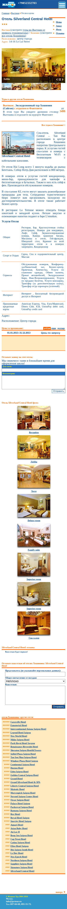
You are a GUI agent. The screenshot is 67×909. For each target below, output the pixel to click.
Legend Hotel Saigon (20, 732)
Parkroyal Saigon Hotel (22, 807)
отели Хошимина (10, 717)
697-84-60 (15, 904)
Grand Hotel (16, 778)
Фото (58, 29)
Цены (59, 22)
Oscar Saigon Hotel (19, 800)
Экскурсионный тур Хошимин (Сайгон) (27, 107)
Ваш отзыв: (11, 684)
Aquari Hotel (16, 824)
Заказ (59, 26)
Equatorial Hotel (18, 725)
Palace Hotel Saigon (20, 803)
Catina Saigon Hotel (20, 842)
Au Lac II (15, 832)
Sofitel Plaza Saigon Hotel (23, 754)
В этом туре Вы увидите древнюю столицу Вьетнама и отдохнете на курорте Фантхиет (31, 113)
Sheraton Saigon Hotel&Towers (25, 750)
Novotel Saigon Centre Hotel (24, 796)
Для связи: (7, 366)
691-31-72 (26, 904)
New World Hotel (18, 736)
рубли (47, 328)
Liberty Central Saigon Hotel (24, 786)
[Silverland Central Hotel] (18, 153)
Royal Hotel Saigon (19, 817)
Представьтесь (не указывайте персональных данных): (33, 670)
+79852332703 (27, 3)
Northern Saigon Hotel (21, 860)
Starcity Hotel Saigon (20, 821)
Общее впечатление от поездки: (21, 678)
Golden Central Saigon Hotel (24, 775)
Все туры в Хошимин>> (53, 125)
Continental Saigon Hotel (22, 764)
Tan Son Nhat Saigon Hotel (23, 757)
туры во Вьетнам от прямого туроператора (23, 31)
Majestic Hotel (17, 789)
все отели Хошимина (13, 35)
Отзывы (60, 33)
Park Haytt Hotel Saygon (22, 743)
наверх (59, 892)
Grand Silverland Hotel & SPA (25, 782)
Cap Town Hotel (18, 839)
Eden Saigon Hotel (19, 771)
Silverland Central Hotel (22, 871)
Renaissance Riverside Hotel (24, 746)
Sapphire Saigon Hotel (21, 863)
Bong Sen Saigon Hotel (21, 835)
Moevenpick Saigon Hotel (22, 793)
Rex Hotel (15, 814)
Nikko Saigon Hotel (19, 739)
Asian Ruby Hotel (18, 828)
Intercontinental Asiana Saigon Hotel (28, 729)
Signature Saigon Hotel (21, 867)
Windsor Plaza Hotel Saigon (24, 761)
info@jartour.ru (13, 901)
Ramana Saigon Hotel (21, 810)
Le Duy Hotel (16, 853)
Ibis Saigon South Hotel (21, 849)
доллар (61, 328)
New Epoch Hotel (18, 856)
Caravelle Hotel (18, 722)
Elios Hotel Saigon (19, 846)
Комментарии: (9, 373)
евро (53, 328)
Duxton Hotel (16, 768)
